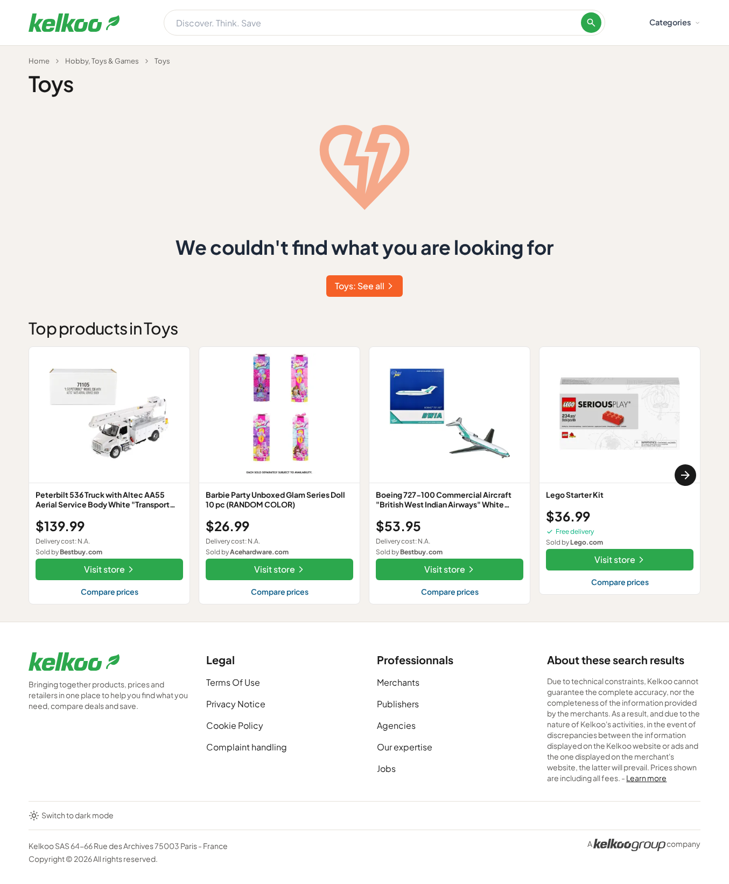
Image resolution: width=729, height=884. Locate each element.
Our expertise (404, 747)
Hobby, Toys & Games (102, 61)
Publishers (398, 703)
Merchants (398, 682)
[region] (364, 475)
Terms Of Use (233, 682)
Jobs (386, 768)
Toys (162, 61)
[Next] (685, 475)
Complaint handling (246, 747)
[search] (591, 22)
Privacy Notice (235, 703)
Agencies (396, 725)
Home (39, 61)
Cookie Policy (234, 725)
